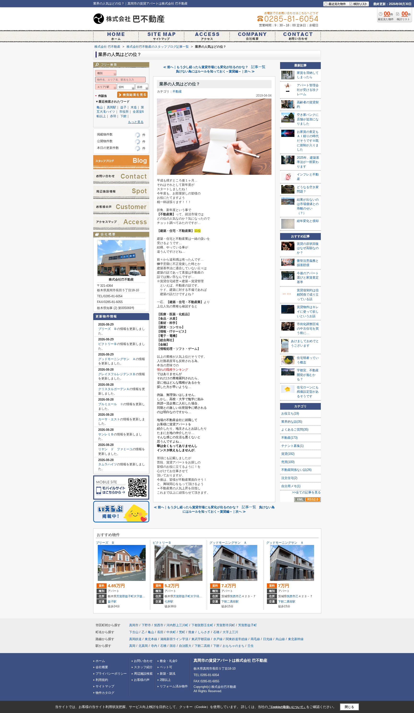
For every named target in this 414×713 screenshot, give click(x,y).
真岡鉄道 (135, 639)
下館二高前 (202, 646)
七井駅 (169, 601)
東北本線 (151, 639)
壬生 (250, 646)
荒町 (182, 632)
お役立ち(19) (290, 413)
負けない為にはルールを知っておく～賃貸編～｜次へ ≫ (215, 71)
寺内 (154, 646)
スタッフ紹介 (143, 667)
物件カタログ (105, 693)
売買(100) (287, 462)
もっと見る (136, 122)
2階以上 (165, 680)
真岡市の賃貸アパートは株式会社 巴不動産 (230, 660)
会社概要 (102, 667)
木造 (134, 107)
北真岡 (143, 646)
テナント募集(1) (292, 446)
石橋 (216, 632)
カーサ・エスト (109, 419)
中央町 (171, 632)
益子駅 (112, 601)
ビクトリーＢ (107, 344)
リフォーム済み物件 (174, 686)
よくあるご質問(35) (294, 429)
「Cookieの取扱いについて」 (287, 707)
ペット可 (166, 667)
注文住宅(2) (289, 478)
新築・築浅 (167, 673)
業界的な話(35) (291, 421)
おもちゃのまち (233, 646)
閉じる (349, 707)
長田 (160, 632)
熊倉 (191, 632)
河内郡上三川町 (177, 625)
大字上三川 (230, 632)
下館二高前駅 (230, 601)
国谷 (173, 646)
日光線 (267, 639)
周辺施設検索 (143, 673)
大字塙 (194, 596)
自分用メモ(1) (290, 486)
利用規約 (102, 680)
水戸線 (218, 639)
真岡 (132, 646)
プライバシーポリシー (111, 673)
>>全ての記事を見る (306, 492)
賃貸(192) (287, 454)
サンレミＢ (106, 434)
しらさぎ (204, 632)
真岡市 (133, 625)
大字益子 (139, 596)
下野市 (146, 625)
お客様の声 (142, 680)
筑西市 (234, 596)
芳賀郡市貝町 (225, 625)
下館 (123, 116)
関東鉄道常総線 (236, 639)
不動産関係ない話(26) (296, 470)
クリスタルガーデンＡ (113, 389)
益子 (123, 107)
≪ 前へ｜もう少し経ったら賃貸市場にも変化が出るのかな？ (205, 67)
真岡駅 (111, 107)
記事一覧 (258, 67)
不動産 (177, 91)
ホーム (100, 661)
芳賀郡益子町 (125, 596)
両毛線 (255, 639)
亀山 (100, 107)
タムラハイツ (107, 464)
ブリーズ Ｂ (107, 329)
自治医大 (185, 646)
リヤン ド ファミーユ (115, 449)
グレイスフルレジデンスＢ (117, 374)
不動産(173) (289, 437)
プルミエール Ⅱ (110, 404)
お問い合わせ (143, 661)
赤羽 (113, 116)
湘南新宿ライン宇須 (174, 639)
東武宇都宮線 (200, 639)
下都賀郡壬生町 (202, 625)
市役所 (124, 111)
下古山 (133, 632)
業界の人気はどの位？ (179, 84)
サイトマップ (105, 686)
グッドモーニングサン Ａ (117, 359)
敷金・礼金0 (168, 661)
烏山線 (280, 639)
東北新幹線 (296, 639)
